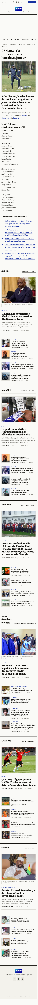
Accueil (5, 39)
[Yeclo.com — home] (18, 9)
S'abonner (31, 2)
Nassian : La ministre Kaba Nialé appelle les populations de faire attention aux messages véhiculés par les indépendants (20, 256)
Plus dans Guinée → (29, 848)
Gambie (16, 118)
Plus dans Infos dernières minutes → (26, 623)
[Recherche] (13, 2)
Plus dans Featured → (28, 505)
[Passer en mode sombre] (19, 2)
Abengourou (14, 39)
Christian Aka (8, 788)
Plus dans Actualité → (28, 391)
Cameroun (5, 118)
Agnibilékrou (25, 39)
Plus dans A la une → (29, 271)
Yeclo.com (4, 44)
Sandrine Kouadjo (10, 558)
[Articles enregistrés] (16, 2)
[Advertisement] (19, 25)
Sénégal (25, 115)
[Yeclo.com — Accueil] (18, 971)
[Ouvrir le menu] (2, 2)
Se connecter (23, 2)
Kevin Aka (7, 330)
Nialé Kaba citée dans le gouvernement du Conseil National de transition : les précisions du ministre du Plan (19, 232)
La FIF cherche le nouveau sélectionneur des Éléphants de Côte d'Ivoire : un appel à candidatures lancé (20, 247)
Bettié (33, 39)
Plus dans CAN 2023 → (29, 741)
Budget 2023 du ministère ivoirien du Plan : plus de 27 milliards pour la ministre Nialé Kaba (18, 223)
